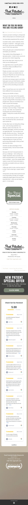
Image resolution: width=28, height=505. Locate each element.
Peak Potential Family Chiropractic (13, 32)
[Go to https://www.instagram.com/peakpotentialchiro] (17, 7)
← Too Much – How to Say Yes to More (11, 268)
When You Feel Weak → (20, 270)
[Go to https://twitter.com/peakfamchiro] (12, 7)
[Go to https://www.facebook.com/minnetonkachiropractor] (10, 7)
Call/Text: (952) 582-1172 (14, 3)
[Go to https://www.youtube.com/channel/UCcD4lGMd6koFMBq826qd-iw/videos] (14, 7)
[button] (14, 290)
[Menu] (14, 502)
